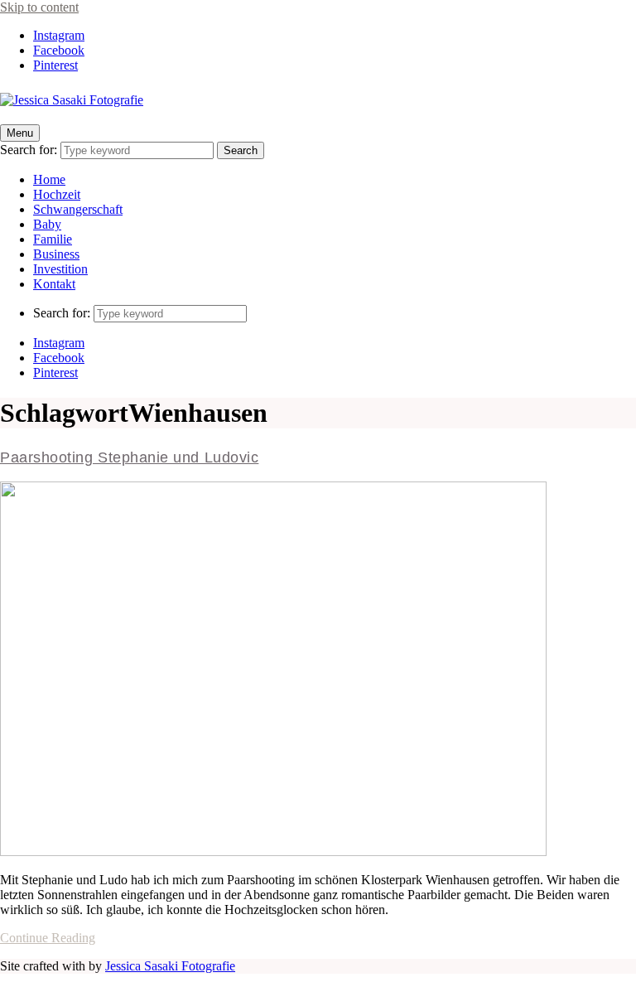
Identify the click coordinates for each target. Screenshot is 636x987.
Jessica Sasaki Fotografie (170, 966)
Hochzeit (56, 194)
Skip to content (39, 7)
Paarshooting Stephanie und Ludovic (129, 457)
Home (49, 179)
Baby (47, 224)
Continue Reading (47, 938)
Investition (60, 269)
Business (56, 254)
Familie (52, 239)
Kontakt (54, 284)
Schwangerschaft (78, 209)
